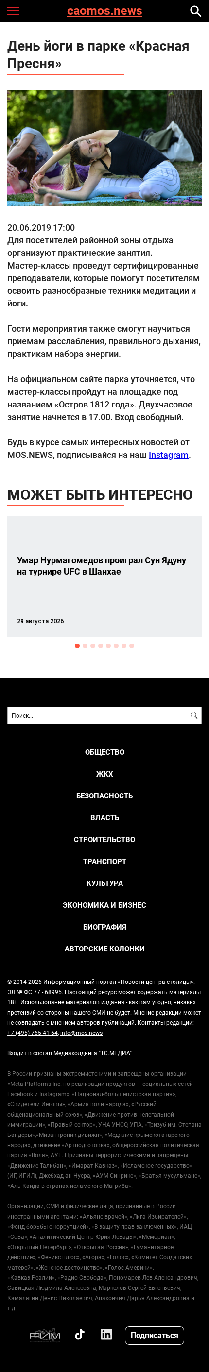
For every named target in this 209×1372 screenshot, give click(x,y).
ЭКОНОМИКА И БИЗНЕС (104, 905)
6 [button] (116, 646)
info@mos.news (81, 1032)
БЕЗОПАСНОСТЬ (104, 795)
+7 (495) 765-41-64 (32, 1032)
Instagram (169, 454)
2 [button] (85, 646)
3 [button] (92, 646)
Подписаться (154, 1335)
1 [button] (77, 646)
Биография (104, 927)
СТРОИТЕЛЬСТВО (104, 839)
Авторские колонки (105, 948)
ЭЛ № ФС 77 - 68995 (34, 992)
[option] (104, 576)
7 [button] (124, 646)
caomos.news (104, 11)
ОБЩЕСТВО (104, 752)
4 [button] (100, 646)
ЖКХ (104, 774)
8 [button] (131, 646)
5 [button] (108, 646)
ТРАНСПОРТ (104, 861)
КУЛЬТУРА (105, 883)
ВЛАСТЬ (104, 817)
